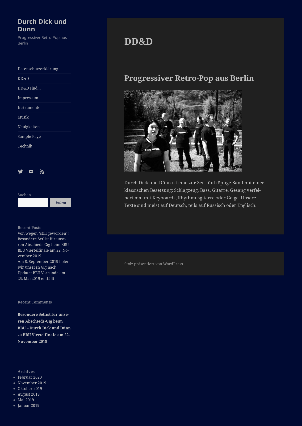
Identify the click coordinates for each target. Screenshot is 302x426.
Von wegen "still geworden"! (43, 233)
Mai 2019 (26, 399)
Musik (23, 117)
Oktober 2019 (30, 388)
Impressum (28, 97)
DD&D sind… (29, 88)
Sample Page (29, 136)
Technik (25, 146)
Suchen (24, 194)
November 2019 (32, 382)
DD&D (23, 78)
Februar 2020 (30, 377)
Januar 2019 (28, 405)
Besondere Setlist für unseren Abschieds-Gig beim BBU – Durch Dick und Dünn (44, 321)
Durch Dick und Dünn (42, 25)
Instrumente (29, 107)
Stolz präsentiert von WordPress (153, 263)
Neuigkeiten (29, 126)
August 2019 (29, 394)
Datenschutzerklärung (38, 68)
